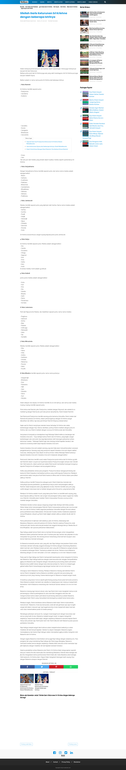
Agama (42, 2)
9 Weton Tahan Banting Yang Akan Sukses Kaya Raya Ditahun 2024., (96, 53)
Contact (55, 762)
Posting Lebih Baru (26, 744)
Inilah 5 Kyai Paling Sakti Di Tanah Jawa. (97, 21)
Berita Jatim (58, 2)
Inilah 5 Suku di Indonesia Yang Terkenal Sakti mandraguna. (97, 13)
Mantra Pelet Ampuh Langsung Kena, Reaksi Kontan (96, 102)
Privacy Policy (66, 762)
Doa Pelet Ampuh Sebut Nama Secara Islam (96, 118)
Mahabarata (25, 6)
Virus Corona (93, 2)
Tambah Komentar (53, 21)
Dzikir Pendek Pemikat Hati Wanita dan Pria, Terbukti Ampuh (97, 126)
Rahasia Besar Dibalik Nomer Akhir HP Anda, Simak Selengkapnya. (96, 78)
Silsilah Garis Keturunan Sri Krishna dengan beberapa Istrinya (41, 687)
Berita (49, 2)
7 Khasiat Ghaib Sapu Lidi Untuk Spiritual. (97, 69)
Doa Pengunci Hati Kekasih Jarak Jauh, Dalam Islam (96, 144)
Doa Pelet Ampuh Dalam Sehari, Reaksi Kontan (96, 94)
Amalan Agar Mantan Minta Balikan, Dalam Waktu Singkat (96, 110)
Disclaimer (77, 762)
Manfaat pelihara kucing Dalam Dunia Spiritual (96, 29)
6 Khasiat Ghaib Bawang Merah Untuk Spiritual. (96, 45)
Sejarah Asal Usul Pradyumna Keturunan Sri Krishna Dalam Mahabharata (44, 142)
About (47, 762)
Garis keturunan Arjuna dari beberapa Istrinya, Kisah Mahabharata (46, 146)
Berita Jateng (70, 2)
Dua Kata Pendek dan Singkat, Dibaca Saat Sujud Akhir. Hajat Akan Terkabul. (97, 37)
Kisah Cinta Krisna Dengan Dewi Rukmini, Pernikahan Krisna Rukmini (47, 149)
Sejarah (34, 2)
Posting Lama (73, 744)
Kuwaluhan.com (67, 767)
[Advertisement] (49, 36)
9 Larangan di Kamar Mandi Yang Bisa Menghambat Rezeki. (96, 62)
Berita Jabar (81, 2)
